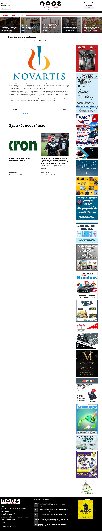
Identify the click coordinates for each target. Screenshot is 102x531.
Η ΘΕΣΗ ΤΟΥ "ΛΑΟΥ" (39, 42)
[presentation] (1, 25)
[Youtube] (93, 2)
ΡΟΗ (83, 12)
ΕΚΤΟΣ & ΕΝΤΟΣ (72, 12)
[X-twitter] (87, 2)
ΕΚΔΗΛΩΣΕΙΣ (63, 12)
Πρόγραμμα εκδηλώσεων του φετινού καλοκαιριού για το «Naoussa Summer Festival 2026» (92, 29)
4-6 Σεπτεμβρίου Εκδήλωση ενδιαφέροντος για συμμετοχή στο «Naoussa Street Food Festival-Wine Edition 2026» (70, 28)
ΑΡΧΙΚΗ (18, 12)
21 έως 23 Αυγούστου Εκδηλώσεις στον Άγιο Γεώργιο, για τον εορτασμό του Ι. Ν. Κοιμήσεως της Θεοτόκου (10, 28)
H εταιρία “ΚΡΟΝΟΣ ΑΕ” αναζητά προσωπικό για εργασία (19, 159)
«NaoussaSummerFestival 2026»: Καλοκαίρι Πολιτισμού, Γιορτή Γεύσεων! (52, 505)
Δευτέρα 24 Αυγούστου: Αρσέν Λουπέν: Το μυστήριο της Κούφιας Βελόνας (52, 525)
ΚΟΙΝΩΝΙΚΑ (34, 12)
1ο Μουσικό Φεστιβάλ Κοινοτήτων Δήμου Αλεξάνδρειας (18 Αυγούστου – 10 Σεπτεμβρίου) (53, 510)
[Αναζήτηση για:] (6, 8)
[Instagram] (90, 2)
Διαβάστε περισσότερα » (13, 172)
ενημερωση (32, 42)
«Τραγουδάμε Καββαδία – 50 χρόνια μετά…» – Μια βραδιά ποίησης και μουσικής (50, 29)
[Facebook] (85, 2)
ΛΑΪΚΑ (28, 12)
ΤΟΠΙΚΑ (23, 12)
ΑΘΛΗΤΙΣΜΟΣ (55, 12)
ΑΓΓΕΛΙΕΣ (78, 12)
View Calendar (38, 528)
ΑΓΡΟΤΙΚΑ (49, 12)
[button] (23, 113)
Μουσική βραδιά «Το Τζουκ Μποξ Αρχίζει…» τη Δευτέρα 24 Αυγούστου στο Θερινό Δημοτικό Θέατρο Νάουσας (52, 520)
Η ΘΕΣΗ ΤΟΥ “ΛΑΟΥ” (41, 12)
